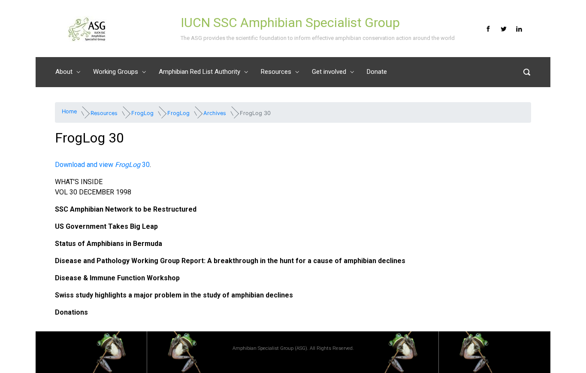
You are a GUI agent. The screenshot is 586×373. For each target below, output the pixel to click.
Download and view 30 (102, 165)
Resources (104, 112)
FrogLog (142, 112)
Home (69, 111)
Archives (214, 112)
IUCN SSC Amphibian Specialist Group (290, 22)
